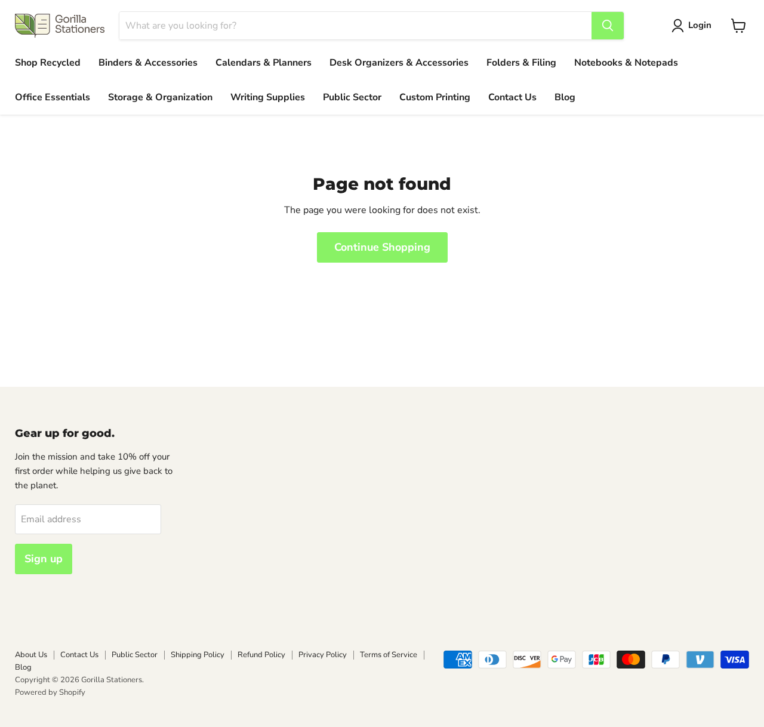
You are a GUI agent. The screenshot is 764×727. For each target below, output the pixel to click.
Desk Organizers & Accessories (399, 62)
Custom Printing (434, 97)
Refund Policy (261, 654)
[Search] (608, 25)
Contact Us (512, 97)
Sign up (43, 559)
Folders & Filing (521, 62)
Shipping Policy (197, 654)
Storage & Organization (160, 97)
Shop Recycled (48, 62)
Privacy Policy (322, 654)
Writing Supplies (267, 97)
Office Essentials (52, 97)
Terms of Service (388, 654)
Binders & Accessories (148, 62)
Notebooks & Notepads (626, 62)
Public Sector (352, 97)
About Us (31, 654)
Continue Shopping (382, 247)
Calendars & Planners (263, 62)
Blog (564, 97)
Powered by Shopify (50, 692)
